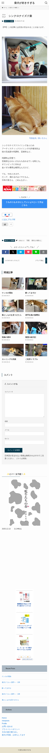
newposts (5, 721)
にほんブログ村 (8, 219)
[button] (5, 252)
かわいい (21, 240)
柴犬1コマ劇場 (9, 21)
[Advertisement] (24, 559)
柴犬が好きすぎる (24, 3)
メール (7, 430)
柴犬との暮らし (37, 240)
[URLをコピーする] (43, 252)
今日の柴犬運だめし (10, 732)
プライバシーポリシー (11, 729)
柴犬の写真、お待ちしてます (13, 735)
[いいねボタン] (5, 224)
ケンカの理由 (6, 676)
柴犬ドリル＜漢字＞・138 (11, 694)
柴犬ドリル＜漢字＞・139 (11, 682)
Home (4, 718)
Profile (4, 723)
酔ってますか (6, 688)
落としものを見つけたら (10, 700)
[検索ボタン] (46, 3)
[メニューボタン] (3, 3)
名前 (6, 421)
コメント (9, 392)
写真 (28, 240)
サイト (7, 439)
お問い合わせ (7, 726)
